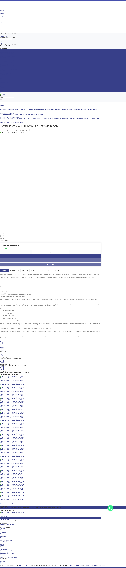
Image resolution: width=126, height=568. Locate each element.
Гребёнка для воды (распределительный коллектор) (11, 64)
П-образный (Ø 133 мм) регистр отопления (81, 118)
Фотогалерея (3, 85)
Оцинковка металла (4, 74)
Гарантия (2, 83)
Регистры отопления (4, 51)
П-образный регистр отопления (7, 52)
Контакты (2, 544)
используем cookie (23, 565)
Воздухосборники (3, 57)
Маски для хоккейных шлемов (6, 66)
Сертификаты (3, 81)
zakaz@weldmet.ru (4, 34)
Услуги (1, 539)
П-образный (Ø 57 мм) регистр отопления (27, 118)
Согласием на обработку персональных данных (94, 565)
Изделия (2, 545)
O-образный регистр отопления (7, 55)
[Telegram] (2, 564)
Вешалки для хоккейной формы (7, 65)
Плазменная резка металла (6, 73)
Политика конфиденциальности (7, 524)
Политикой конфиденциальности (76, 565)
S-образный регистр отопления (7, 53)
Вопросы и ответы (4, 82)
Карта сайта (2, 561)
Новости (2, 78)
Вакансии (2, 86)
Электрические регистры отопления (7, 56)
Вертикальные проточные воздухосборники (9, 60)
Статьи (1, 79)
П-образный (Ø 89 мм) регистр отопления (63, 118)
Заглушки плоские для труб (6, 62)
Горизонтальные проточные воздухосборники (10, 58)
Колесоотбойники (4, 61)
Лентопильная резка (4, 75)
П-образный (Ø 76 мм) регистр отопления (45, 118)
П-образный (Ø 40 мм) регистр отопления (9, 118)
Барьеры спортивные (4, 68)
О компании (2, 528)
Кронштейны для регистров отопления (8, 69)
